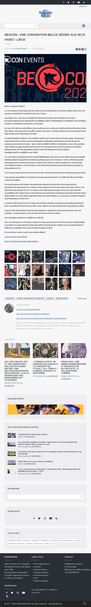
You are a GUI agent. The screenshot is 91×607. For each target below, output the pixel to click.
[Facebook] (63, 2)
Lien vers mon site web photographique (32, 314)
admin (20, 437)
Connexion (82, 6)
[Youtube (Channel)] (79, 2)
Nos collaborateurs (41, 564)
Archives (37, 567)
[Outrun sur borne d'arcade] (11, 270)
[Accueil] (45, 18)
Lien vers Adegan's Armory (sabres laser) (21, 241)
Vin (53, 543)
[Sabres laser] (24, 284)
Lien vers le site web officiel (16, 237)
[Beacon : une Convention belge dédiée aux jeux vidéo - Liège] (11, 256)
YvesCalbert (39, 376)
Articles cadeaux (65, 540)
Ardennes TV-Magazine (49, 540)
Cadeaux (29, 543)
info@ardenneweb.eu (73, 564)
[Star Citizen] (11, 284)
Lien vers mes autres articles (28, 309)
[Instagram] (73, 2)
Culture (10, 298)
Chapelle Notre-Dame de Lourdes (32, 434)
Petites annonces (41, 575)
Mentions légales (41, 581)
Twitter (85, 49)
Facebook (77, 49)
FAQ (36, 578)
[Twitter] (68, 2)
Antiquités (35, 540)
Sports (47, 543)
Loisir (50, 298)
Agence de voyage (14, 540)
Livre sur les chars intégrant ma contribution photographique (41, 318)
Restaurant (38, 543)
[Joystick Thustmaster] (51, 256)
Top (84, 604)
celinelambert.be (55, 604)
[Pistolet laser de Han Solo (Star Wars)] (38, 284)
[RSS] (84, 2)
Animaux (26, 540)
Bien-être (11, 543)
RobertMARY (20, 49)
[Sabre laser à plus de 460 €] (51, 284)
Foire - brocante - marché (30, 298)
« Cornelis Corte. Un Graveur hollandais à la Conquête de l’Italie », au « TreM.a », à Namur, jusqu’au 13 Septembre (45, 367)
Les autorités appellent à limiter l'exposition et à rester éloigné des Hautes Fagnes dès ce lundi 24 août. (47, 443)
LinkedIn (79, 49)
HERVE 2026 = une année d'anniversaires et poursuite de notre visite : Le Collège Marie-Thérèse (73, 367)
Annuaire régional (41, 572)
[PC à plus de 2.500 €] (65, 256)
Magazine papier (45, 409)
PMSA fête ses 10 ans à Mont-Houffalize (35, 461)
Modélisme (61, 298)
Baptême (77, 540)
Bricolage (21, 543)
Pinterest (82, 49)
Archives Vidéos (40, 570)
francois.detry (12, 383)
